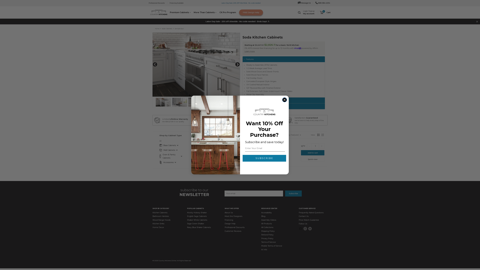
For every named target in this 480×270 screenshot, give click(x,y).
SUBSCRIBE (264, 158)
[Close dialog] (284, 100)
